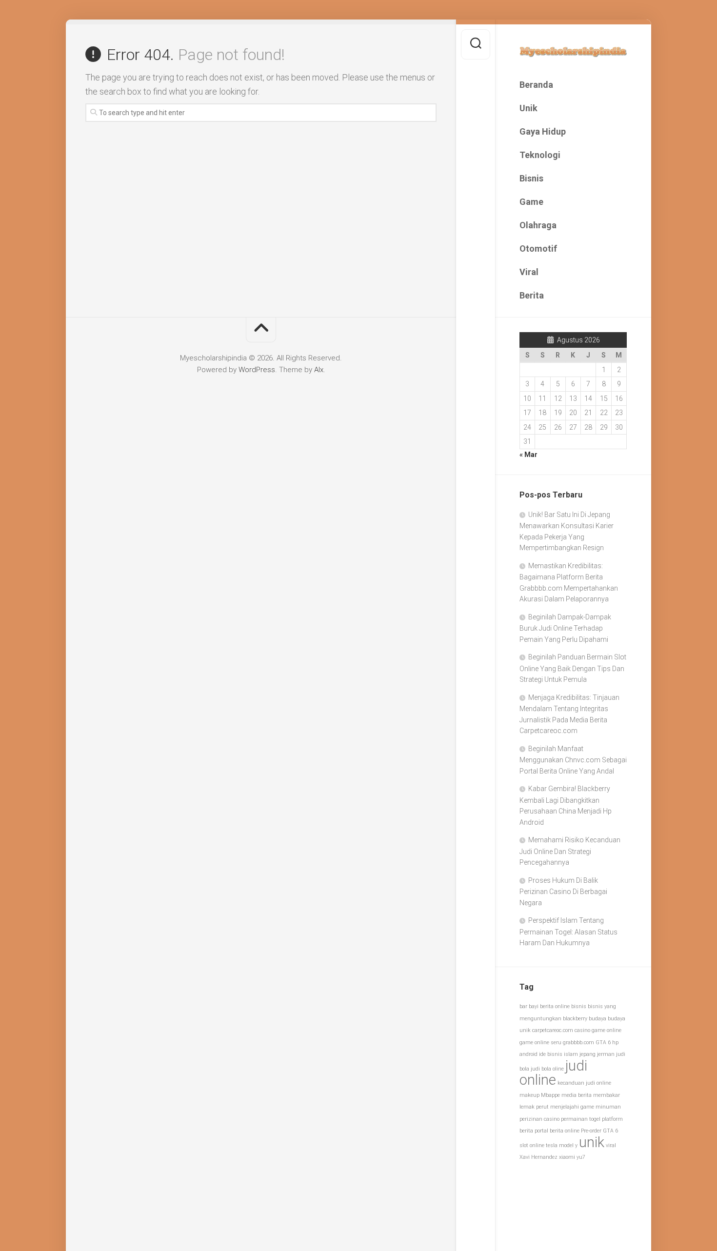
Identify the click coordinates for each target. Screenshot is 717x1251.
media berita (576, 1095)
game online (606, 1030)
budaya (597, 1018)
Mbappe (550, 1095)
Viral (528, 272)
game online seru (540, 1042)
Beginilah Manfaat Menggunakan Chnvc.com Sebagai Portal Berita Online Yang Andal (573, 760)
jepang (587, 1054)
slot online (531, 1145)
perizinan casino (539, 1119)
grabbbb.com (578, 1042)
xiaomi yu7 (572, 1157)
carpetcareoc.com (552, 1030)
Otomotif (538, 248)
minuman (608, 1107)
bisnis (578, 1006)
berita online (555, 1006)
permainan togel (580, 1119)
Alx (318, 369)
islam (571, 1054)
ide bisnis (550, 1054)
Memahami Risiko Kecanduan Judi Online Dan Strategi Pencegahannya (569, 851)
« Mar (528, 454)
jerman (606, 1054)
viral (611, 1145)
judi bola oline (547, 1069)
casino (582, 1030)
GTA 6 (603, 1042)
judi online (553, 1073)
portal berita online (557, 1131)
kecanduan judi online (584, 1083)
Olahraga (538, 225)
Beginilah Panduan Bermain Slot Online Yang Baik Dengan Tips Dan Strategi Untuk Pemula (572, 668)
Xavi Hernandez (538, 1157)
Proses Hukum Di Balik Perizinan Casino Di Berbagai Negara (563, 891)
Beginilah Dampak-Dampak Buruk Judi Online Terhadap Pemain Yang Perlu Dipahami (565, 628)
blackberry (575, 1018)
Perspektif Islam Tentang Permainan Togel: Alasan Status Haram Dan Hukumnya (568, 931)
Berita (531, 295)
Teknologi (539, 155)
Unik (528, 108)
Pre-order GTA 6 (599, 1131)
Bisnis (531, 178)
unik (591, 1142)
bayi (533, 1006)
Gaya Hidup (542, 131)
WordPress (257, 369)
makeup (529, 1095)
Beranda (536, 84)
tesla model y (562, 1145)
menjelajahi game (572, 1107)
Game (531, 202)
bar (523, 1006)
